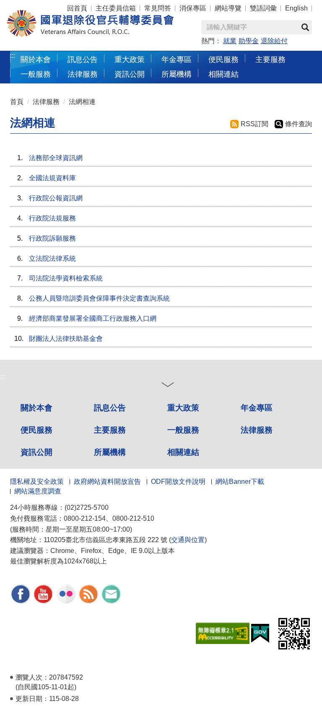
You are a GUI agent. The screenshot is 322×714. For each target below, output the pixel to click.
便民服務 (36, 430)
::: (12, 55)
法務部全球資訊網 (56, 157)
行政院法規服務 (52, 218)
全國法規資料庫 (52, 178)
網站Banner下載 (240, 481)
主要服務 (110, 430)
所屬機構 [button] (176, 74)
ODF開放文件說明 (178, 481)
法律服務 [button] (83, 74)
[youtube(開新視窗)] (43, 593)
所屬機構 (110, 452)
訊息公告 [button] (83, 59)
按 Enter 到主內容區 (23, 4)
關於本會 (36, 407)
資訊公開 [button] (129, 74)
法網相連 (82, 101)
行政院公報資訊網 (56, 198)
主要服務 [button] (270, 59)
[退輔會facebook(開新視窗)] (20, 593)
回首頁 (77, 8)
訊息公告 (110, 407)
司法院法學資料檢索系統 (66, 278)
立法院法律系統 (52, 258)
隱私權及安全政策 (37, 481)
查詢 (305, 27)
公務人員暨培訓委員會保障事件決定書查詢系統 (99, 298)
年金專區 (176, 59)
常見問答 (157, 8)
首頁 (16, 101)
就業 (229, 40)
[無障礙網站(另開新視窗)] (222, 632)
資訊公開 (36, 452)
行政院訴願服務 (52, 238)
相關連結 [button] (223, 74)
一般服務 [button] (36, 74)
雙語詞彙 (263, 8)
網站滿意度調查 (37, 491)
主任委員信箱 (116, 8)
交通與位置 (188, 539)
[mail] (111, 593)
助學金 (249, 40)
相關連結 (183, 452)
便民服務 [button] (223, 59)
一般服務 (183, 430)
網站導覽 (228, 8)
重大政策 (129, 59)
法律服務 (46, 101)
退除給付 (274, 40)
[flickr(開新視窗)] (65, 593)
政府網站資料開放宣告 (107, 481)
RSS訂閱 (254, 123)
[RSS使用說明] (88, 593)
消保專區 (192, 8)
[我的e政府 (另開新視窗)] (260, 632)
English (296, 8)
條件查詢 (298, 123)
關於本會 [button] (36, 59)
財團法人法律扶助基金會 (66, 338)
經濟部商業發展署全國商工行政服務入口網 (92, 318)
